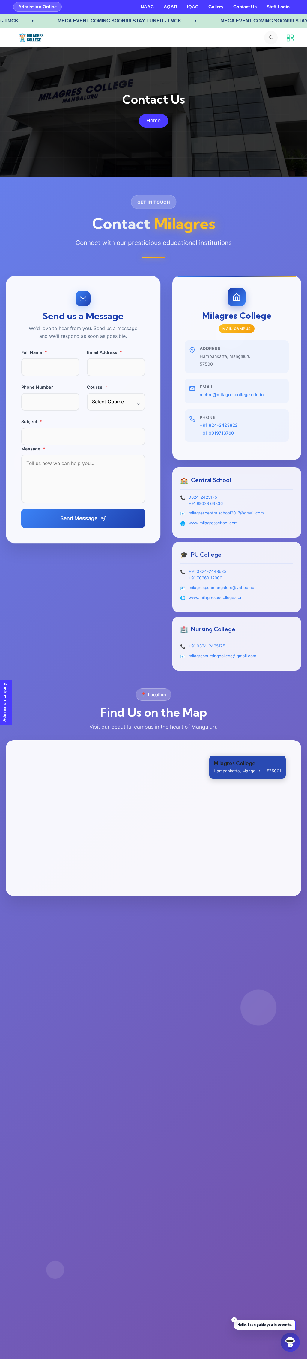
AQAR (170, 6)
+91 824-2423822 (219, 425)
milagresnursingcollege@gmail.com (222, 655)
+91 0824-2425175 (207, 646)
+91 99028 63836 (206, 503)
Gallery (215, 6)
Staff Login (278, 6)
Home (153, 121)
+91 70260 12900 (205, 578)
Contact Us (245, 6)
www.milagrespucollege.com (216, 597)
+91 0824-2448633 (208, 571)
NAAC (147, 6)
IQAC (192, 6)
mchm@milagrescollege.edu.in (232, 394)
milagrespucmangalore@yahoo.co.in (224, 587)
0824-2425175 (203, 497)
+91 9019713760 (217, 432)
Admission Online (37, 6)
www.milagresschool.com (213, 522)
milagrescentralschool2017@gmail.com (226, 513)
